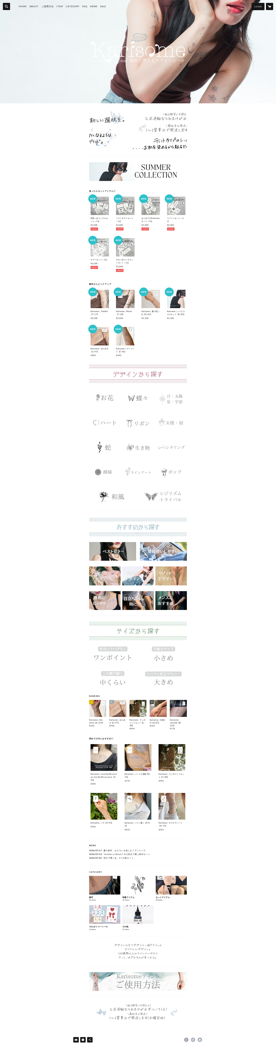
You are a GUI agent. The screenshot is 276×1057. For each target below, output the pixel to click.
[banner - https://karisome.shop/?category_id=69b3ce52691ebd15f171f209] (112, 496)
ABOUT (34, 6)
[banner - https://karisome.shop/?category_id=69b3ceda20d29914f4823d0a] (171, 575)
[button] (258, 6)
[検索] (6, 6)
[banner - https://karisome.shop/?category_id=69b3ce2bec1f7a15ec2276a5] (105, 447)
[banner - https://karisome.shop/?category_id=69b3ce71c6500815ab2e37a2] (112, 655)
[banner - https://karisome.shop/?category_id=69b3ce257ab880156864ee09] (171, 422)
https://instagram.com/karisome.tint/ (193, 1040)
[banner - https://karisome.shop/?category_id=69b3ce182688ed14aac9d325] (138, 422)
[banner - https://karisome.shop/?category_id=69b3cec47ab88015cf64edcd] (112, 551)
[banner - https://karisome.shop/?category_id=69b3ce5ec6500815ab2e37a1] (163, 496)
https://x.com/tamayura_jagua (186, 1040)
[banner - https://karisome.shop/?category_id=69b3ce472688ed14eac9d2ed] (138, 472)
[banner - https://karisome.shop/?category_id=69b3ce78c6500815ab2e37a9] (163, 655)
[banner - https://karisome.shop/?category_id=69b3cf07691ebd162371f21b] (138, 600)
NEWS (93, 6)
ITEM (59, 6)
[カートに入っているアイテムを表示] (269, 6)
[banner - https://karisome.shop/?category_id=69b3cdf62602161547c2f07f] (138, 398)
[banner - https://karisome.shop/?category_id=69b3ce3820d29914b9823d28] (171, 447)
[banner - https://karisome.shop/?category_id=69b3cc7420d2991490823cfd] (138, 171)
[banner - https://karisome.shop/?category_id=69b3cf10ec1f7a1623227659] (163, 551)
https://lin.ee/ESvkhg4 (200, 1040)
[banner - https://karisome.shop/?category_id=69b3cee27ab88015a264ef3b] (138, 575)
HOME (23, 6)
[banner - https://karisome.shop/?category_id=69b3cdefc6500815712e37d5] (105, 398)
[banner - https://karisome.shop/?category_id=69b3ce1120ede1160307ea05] (105, 422)
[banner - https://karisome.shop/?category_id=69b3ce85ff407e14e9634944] (163, 680)
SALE (103, 6)
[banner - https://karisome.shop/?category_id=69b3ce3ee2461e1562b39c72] (105, 472)
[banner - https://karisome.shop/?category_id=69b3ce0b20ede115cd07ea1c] (171, 398)
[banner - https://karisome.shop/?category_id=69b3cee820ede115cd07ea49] (105, 600)
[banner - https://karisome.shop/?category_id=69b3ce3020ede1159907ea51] (138, 447)
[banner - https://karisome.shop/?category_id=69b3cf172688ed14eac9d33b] (105, 575)
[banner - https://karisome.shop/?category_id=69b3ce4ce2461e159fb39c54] (171, 472)
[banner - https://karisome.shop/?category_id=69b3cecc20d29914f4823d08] (171, 600)
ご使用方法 (47, 6)
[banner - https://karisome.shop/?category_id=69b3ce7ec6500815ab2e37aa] (112, 680)
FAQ (84, 6)
